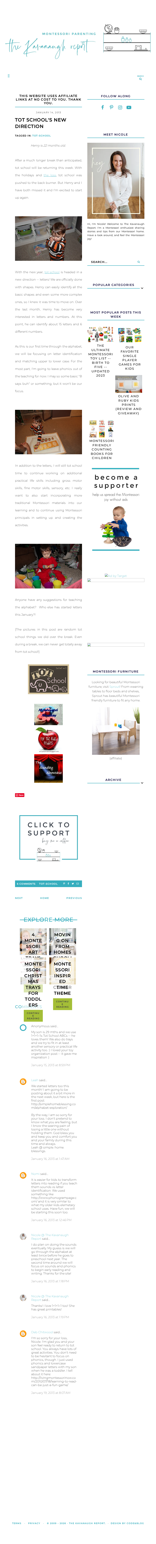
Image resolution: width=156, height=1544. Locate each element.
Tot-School (41, 135)
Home (44, 898)
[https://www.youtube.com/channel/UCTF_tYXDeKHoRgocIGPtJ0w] (129, 107)
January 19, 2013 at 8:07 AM (50, 1393)
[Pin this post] (64, 883)
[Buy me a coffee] (48, 838)
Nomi (35, 1174)
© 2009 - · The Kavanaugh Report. (76, 1523)
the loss (50, 175)
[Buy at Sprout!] (116, 754)
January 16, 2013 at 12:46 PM (51, 1220)
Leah (34, 1080)
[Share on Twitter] (73, 883)
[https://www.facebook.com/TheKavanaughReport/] (103, 107)
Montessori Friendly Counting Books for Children (101, 449)
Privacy (34, 1523)
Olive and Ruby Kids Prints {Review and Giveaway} (128, 404)
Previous (74, 898)
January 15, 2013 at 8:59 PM (50, 1065)
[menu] (8, 76)
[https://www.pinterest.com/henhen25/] (111, 107)
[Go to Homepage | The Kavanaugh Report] (78, 63)
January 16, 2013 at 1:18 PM (50, 1281)
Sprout (114, 686)
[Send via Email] (77, 883)
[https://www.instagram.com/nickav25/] (120, 107)
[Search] (138, 262)
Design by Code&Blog (127, 1523)
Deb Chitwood (42, 1332)
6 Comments (26, 883)
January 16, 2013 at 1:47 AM (50, 1159)
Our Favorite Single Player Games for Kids (130, 358)
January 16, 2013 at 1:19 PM (50, 1317)
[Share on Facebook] (68, 883)
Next (19, 898)
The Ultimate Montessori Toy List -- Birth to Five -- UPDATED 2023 (100, 360)
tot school (52, 272)
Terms (16, 1523)
